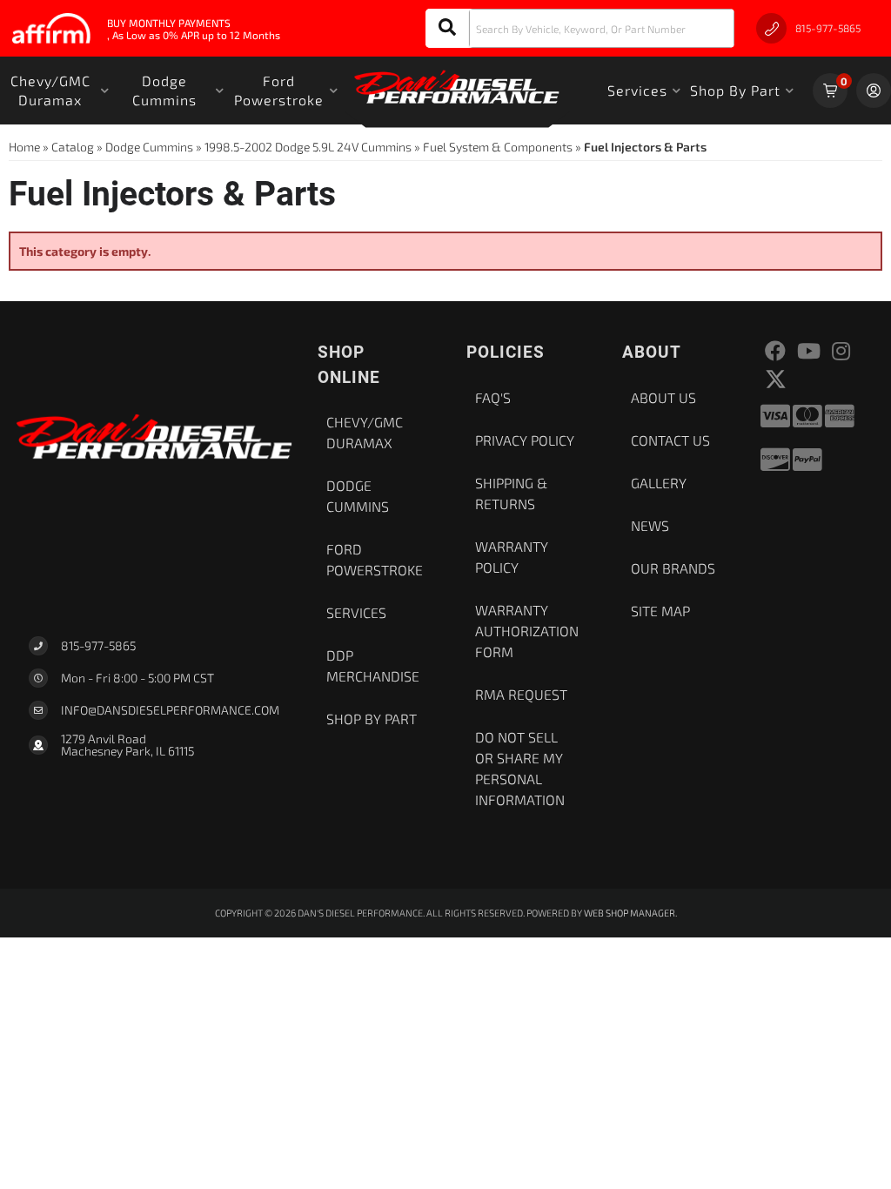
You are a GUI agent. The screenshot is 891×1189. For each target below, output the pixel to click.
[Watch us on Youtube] (809, 351)
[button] (579, 28)
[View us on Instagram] (841, 351)
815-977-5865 (98, 645)
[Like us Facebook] (775, 351)
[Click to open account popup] (873, 90)
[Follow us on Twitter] (776, 379)
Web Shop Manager (629, 912)
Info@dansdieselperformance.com (170, 710)
